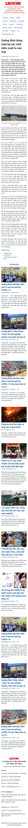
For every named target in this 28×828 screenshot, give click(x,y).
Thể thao (5, 21)
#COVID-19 (7, 255)
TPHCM (10, 564)
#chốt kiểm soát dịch (10, 257)
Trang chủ (5, 18)
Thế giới (12, 31)
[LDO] (14, 275)
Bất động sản (18, 27)
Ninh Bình (4, 433)
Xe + (18, 31)
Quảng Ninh (4, 60)
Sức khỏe (5, 31)
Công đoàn (19, 24)
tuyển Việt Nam (6, 608)
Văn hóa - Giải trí (7, 27)
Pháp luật (21, 21)
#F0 (5, 259)
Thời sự (4, 24)
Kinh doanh (13, 21)
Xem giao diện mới (8, 34)
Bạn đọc (11, 24)
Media (18, 18)
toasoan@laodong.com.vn (13, 786)
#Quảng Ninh (8, 253)
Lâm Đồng (4, 519)
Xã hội (12, 18)
